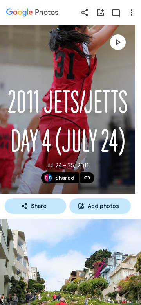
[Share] (84, 12)
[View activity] (116, 12)
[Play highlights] (117, 42)
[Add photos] (100, 12)
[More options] (131, 12)
